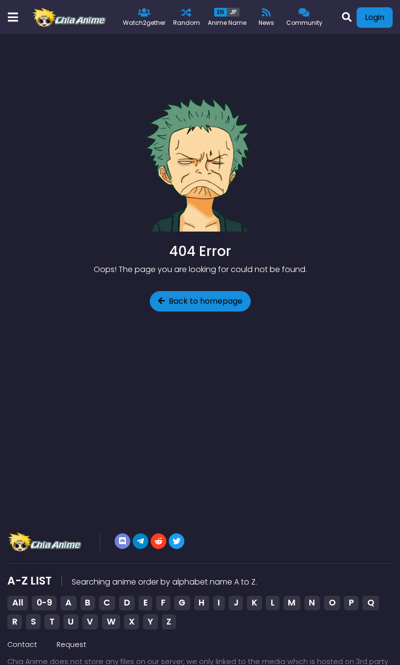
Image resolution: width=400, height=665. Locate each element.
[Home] (70, 17)
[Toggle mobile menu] (12, 17)
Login (374, 17)
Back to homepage (205, 301)
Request (71, 644)
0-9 (44, 602)
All (17, 602)
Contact (22, 644)
